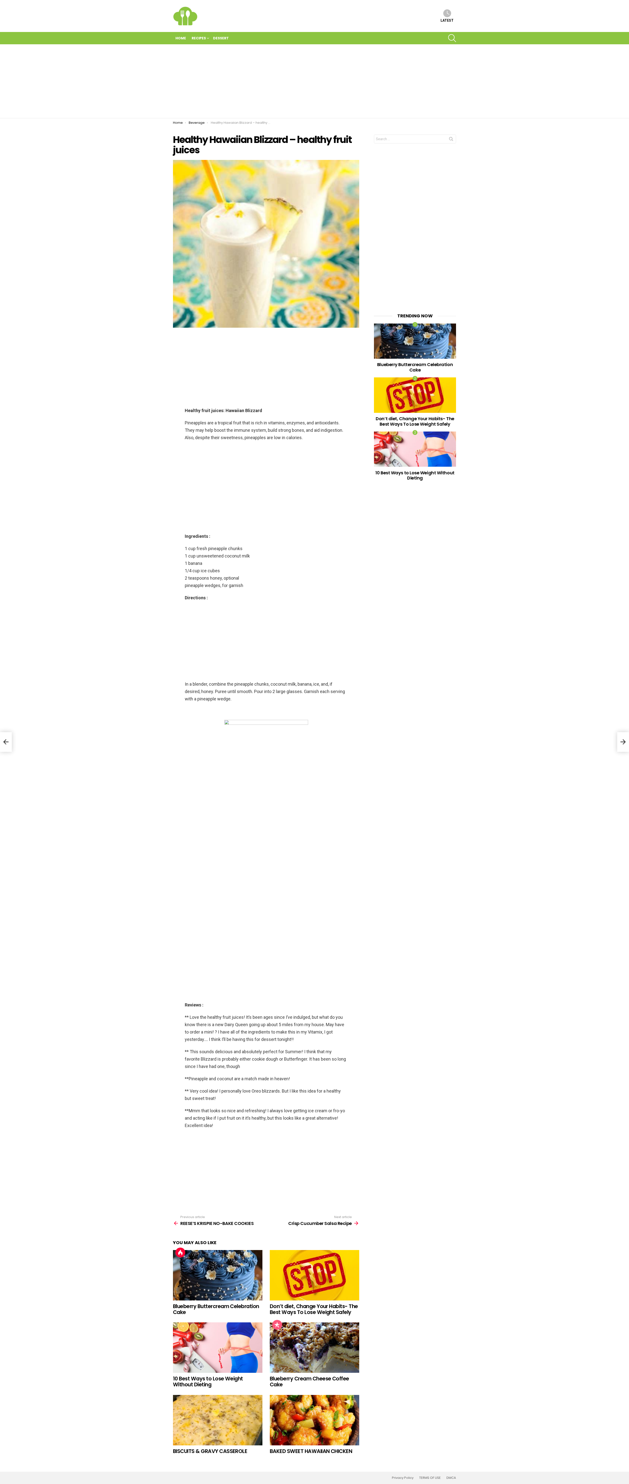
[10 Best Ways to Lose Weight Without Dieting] (217, 1347)
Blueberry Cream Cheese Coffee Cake (309, 1381)
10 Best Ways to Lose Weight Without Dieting (208, 1381)
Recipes (199, 38)
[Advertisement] (314, 81)
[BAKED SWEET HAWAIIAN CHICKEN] (314, 1420)
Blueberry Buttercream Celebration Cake (216, 1309)
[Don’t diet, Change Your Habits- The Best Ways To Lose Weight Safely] (314, 1275)
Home (180, 38)
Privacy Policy (403, 1478)
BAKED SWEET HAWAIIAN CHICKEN (311, 1451)
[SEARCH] (452, 38)
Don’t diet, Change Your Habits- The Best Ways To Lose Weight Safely (314, 1309)
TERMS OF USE (430, 1478)
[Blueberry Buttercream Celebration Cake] (217, 1275)
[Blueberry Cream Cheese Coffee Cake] (314, 1347)
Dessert (221, 38)
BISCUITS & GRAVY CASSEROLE (210, 1451)
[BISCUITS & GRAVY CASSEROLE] (217, 1420)
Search (451, 140)
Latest (447, 20)
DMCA (451, 1478)
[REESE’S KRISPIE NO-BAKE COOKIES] (6, 742)
